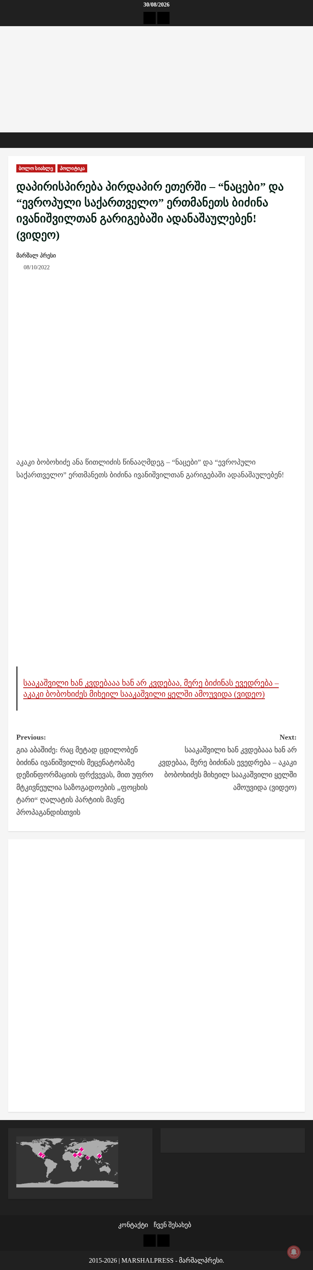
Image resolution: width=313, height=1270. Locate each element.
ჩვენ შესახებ (172, 1224)
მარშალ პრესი (36, 256)
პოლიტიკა (72, 168)
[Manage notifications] (293, 1252)
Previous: (84, 774)
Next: (227, 762)
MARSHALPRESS (147, 1260)
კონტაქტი (133, 1224)
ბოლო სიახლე (36, 168)
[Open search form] (302, 140)
